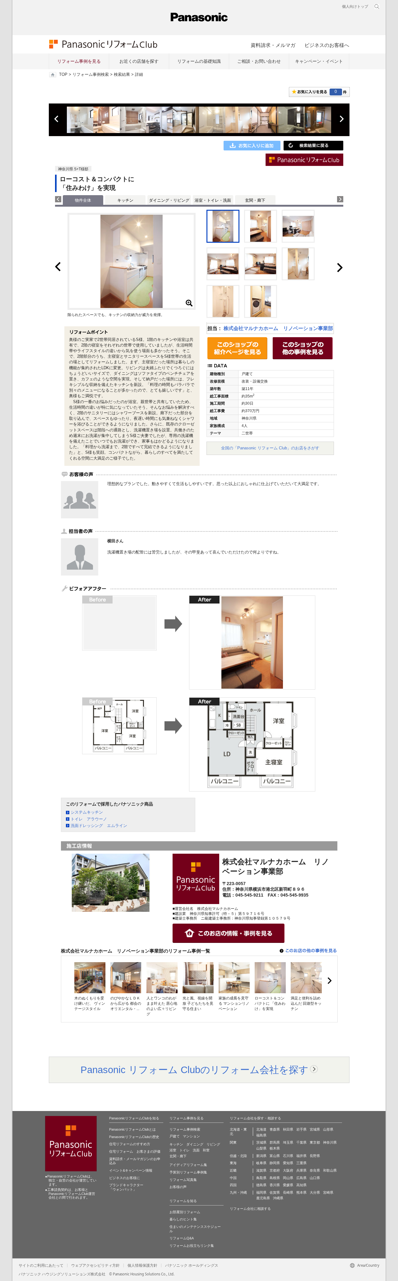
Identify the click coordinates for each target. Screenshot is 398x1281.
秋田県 (288, 1129)
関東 (233, 1142)
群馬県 (275, 1142)
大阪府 (288, 1170)
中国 (233, 1178)
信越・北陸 (238, 1156)
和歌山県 (330, 1170)
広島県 (301, 1178)
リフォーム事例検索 (90, 74)
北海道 (261, 1129)
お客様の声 (178, 1187)
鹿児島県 (263, 1198)
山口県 (315, 1178)
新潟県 (261, 1156)
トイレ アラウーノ (89, 819)
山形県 (328, 1129)
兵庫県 (301, 1170)
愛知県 (288, 1163)
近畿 (233, 1170)
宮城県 (315, 1129)
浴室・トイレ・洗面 (213, 200)
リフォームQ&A (181, 1238)
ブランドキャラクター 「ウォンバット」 (126, 1187)
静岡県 (275, 1163)
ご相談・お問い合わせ (259, 61)
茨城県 (261, 1142)
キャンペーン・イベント (319, 61)
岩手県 (301, 1129)
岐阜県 (261, 1163)
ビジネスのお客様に (124, 1178)
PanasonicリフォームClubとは (132, 1129)
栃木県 (275, 1148)
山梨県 (261, 1148)
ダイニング (194, 1144)
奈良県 (315, 1170)
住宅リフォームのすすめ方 (129, 1144)
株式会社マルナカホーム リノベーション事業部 (278, 328)
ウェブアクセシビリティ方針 (95, 1265)
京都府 (275, 1170)
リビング (213, 1144)
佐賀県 (275, 1192)
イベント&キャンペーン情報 (130, 1170)
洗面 (196, 1150)
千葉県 (301, 1142)
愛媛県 (288, 1185)
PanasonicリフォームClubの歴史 (134, 1137)
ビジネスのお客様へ (326, 45)
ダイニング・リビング (169, 200)
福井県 (301, 1156)
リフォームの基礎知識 (199, 61)
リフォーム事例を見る (79, 61)
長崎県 (288, 1192)
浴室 (172, 1150)
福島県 (261, 1135)
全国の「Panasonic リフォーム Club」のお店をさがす (270, 448)
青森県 (275, 1129)
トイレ (184, 1150)
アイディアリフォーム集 (188, 1165)
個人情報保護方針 (142, 1265)
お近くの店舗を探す (139, 61)
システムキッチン (87, 812)
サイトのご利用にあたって (41, 1265)
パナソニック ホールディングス (191, 1265)
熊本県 (301, 1192)
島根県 (275, 1178)
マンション (191, 1136)
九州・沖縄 (238, 1192)
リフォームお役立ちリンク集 (191, 1245)
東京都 (315, 1142)
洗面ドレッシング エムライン (99, 825)
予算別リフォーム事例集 (188, 1172)
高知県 (301, 1185)
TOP (63, 74)
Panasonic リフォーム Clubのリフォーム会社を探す (194, 1069)
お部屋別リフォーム (184, 1212)
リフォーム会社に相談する (250, 1208)
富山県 (275, 1156)
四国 (233, 1185)
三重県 (301, 1163)
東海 (233, 1163)
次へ (341, 119)
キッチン (125, 200)
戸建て (174, 1136)
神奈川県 (330, 1142)
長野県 (315, 1156)
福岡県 (261, 1192)
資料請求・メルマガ (273, 45)
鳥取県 (261, 1178)
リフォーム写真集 (183, 1180)
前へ (57, 119)
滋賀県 (261, 1170)
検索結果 (122, 74)
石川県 (288, 1156)
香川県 (275, 1185)
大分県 (315, 1192)
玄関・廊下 (255, 200)
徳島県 (261, 1185)
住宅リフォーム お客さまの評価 (134, 1151)
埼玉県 (288, 1142)
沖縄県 (278, 1198)
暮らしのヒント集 (183, 1219)
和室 (206, 1150)
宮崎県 (328, 1192)
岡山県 (288, 1178)
